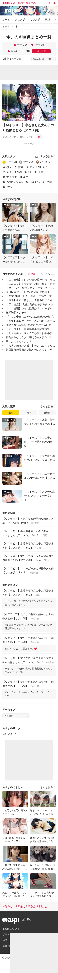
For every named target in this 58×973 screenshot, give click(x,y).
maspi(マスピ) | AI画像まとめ (19, 2)
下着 (40, 172)
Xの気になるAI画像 (17, 181)
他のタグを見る (44, 156)
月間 (29, 412)
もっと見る (46, 274)
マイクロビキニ (39, 167)
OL (30, 172)
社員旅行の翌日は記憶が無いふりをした (29, 349)
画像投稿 (7, 946)
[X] (49, 3)
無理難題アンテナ (16, 312)
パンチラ (45, 162)
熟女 (9, 167)
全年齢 (15, 51)
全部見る (7, 734)
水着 (49, 181)
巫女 (25, 177)
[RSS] (54, 3)
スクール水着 (14, 172)
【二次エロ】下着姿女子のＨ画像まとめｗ (30, 283)
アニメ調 (20, 19)
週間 (11, 412)
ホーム (6, 19)
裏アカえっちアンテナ (19, 341)
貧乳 (20, 167)
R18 (47, 19)
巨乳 (9, 186)
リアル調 (35, 19)
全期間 (47, 412)
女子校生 (11, 177)
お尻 (37, 181)
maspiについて (11, 928)
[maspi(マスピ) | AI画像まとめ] (29, 11)
